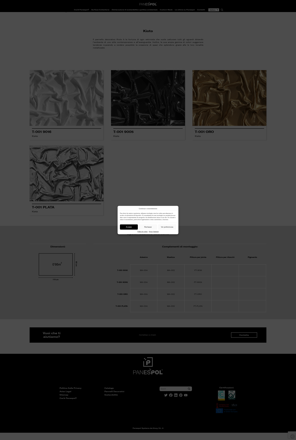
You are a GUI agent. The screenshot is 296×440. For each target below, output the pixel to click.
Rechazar (148, 227)
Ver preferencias (167, 227)
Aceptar (129, 227)
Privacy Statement (154, 231)
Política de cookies (142, 231)
